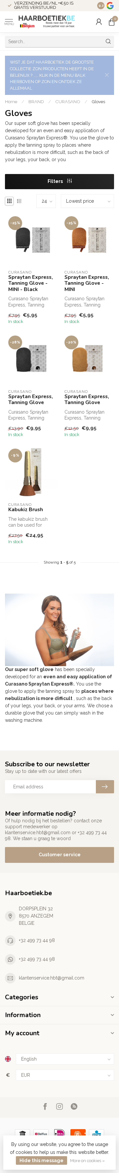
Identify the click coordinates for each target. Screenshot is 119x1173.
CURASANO (67, 101)
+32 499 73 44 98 (37, 940)
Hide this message (41, 1160)
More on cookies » (87, 1160)
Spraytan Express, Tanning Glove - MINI (86, 283)
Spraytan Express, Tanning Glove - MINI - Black (30, 283)
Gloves (98, 101)
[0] (111, 21)
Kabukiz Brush (25, 510)
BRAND (36, 101)
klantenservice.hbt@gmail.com (51, 978)
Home (11, 101)
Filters (56, 181)
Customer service (60, 854)
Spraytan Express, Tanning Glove (30, 400)
